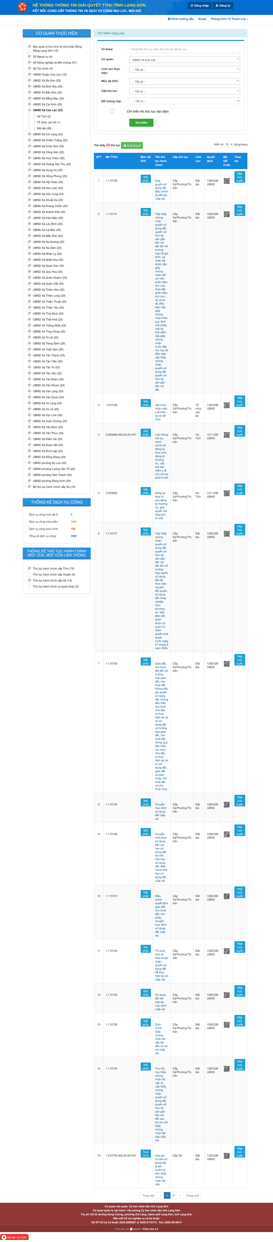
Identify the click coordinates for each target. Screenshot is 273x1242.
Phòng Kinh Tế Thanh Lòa (228, 19)
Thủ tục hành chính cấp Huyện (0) (54, 574)
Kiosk (202, 19)
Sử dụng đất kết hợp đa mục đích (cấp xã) (160, 1002)
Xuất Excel (133, 145)
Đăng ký (224, 6)
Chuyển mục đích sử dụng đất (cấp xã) (160, 811)
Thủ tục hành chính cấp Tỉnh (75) (53, 568)
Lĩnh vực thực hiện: (110, 71)
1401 (74, 522)
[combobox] (184, 59)
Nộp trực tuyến (239, 176)
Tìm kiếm (141, 123)
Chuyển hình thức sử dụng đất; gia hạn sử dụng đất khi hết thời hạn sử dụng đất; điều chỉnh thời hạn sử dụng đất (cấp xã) (161, 857)
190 (73, 529)
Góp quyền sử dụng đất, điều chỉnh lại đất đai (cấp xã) (161, 189)
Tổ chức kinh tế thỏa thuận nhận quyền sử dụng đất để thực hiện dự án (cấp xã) (161, 965)
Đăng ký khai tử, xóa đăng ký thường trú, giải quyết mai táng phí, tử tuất (161, 505)
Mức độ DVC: (110, 81)
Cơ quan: (107, 59)
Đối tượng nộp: (111, 101)
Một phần (146, 178)
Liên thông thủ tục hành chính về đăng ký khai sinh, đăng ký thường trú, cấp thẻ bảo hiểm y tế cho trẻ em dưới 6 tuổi (161, 455)
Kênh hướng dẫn (182, 19)
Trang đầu (148, 1195)
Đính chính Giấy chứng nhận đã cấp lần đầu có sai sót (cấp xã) (161, 1038)
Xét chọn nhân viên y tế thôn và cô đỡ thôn (161, 412)
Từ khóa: (107, 49)
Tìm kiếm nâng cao (110, 33)
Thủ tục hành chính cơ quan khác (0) (56, 586)
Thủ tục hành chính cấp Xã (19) (52, 580)
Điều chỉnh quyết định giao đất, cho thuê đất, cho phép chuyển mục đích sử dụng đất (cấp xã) (161, 915)
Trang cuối (192, 1195)
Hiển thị (218, 144)
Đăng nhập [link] (201, 6)
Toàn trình (146, 1153)
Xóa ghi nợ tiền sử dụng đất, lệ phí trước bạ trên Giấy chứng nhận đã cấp (161, 1169)
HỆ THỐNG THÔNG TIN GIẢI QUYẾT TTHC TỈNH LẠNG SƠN (89, 5)
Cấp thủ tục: (109, 91)
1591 (74, 536)
